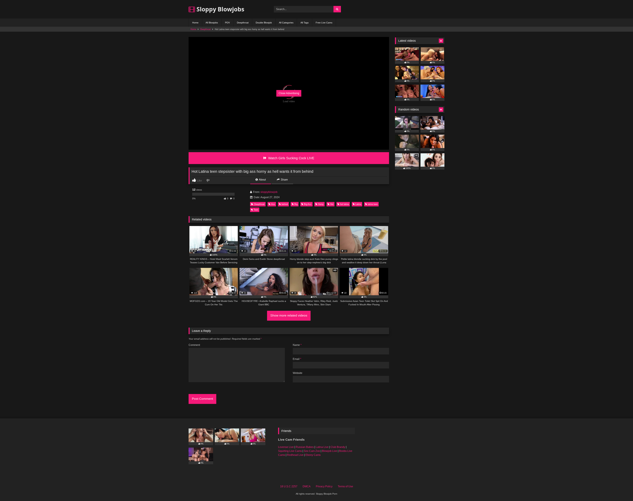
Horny (321, 204)
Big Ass (307, 204)
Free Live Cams (324, 22)
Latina (358, 204)
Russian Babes (305, 447)
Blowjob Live (329, 451)
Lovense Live (286, 447)
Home (195, 22)
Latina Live (322, 447)
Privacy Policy (324, 486)
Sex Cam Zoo (312, 451)
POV (227, 22)
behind (285, 204)
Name (297, 345)
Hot (331, 204)
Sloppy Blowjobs (219, 9)
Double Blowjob (264, 22)
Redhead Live (295, 455)
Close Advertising (289, 93)
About (262, 179)
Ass (273, 204)
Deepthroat (243, 22)
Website (297, 373)
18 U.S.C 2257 (288, 486)
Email (297, 359)
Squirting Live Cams (290, 451)
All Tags (305, 22)
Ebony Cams (313, 455)
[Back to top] (622, 491)
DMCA (307, 486)
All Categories (286, 22)
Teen (256, 210)
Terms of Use (345, 486)
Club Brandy (338, 447)
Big (296, 204)
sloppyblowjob (268, 192)
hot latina (344, 204)
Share (284, 179)
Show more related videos (288, 315)
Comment (194, 345)
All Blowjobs (212, 22)
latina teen (373, 204)
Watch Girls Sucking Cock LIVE (290, 158)
